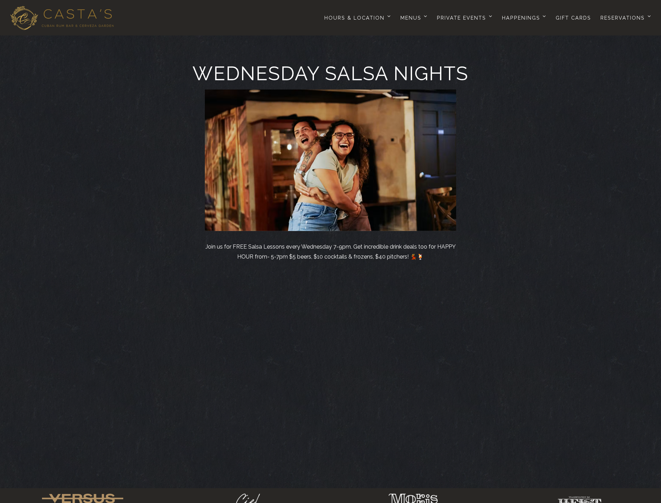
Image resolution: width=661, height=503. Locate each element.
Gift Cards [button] (573, 18)
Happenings (523, 17)
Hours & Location (356, 17)
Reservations (624, 17)
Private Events (463, 17)
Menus (412, 17)
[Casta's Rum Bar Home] (62, 18)
